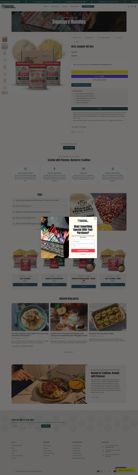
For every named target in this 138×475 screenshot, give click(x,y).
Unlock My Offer (83, 251)
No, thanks (83, 254)
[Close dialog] (95, 218)
